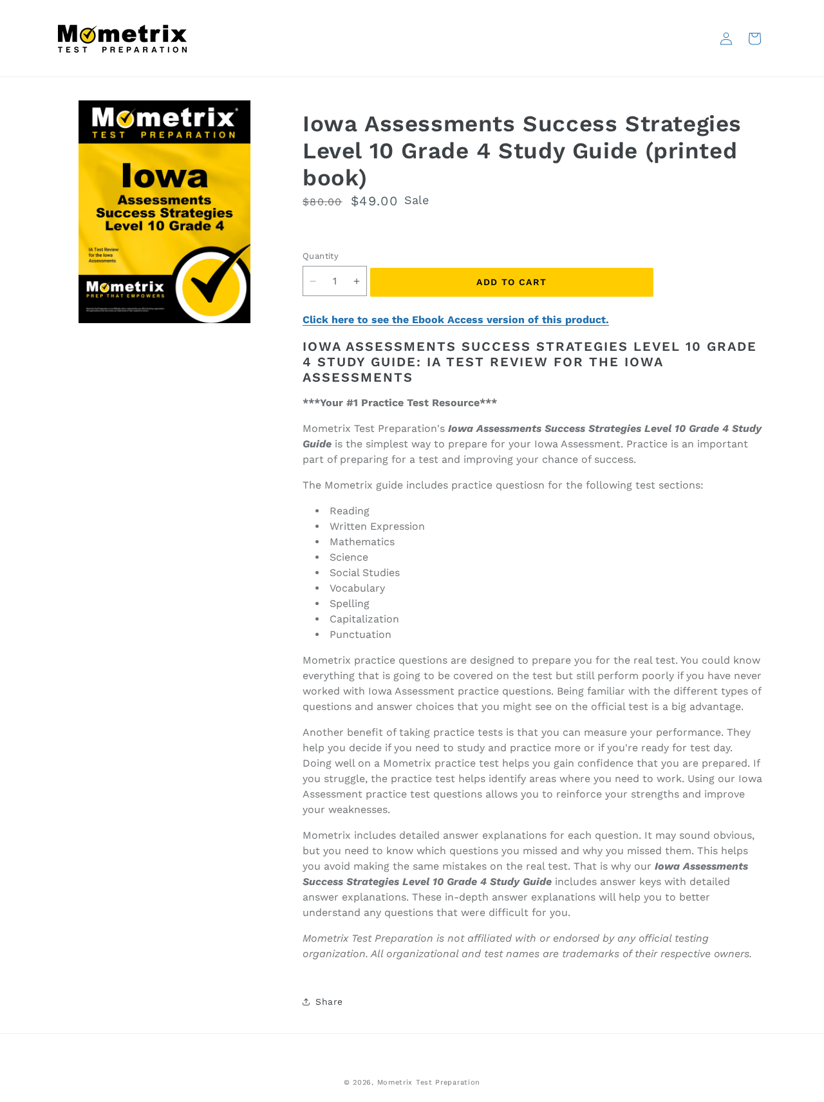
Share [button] (329, 1001)
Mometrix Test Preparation (429, 1082)
